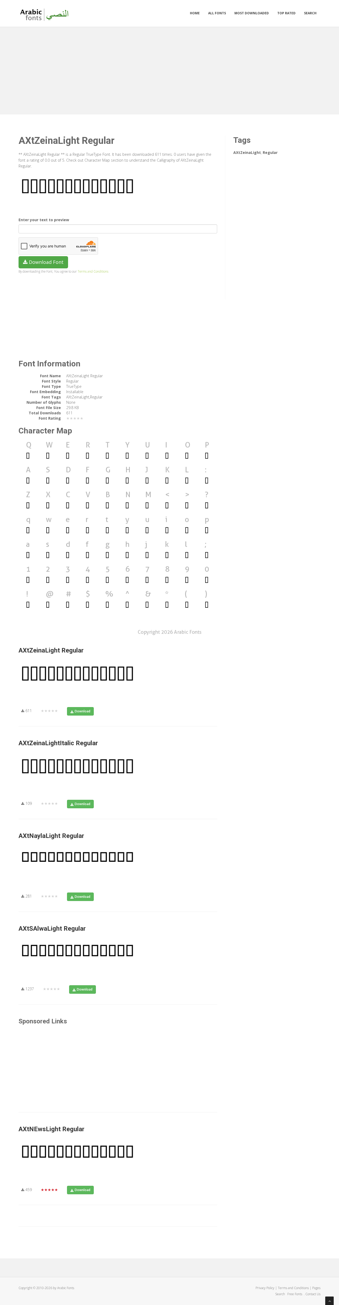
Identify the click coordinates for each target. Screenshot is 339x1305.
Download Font (46, 262)
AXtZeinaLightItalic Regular (58, 743)
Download (82, 711)
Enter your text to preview (44, 219)
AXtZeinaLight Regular (51, 650)
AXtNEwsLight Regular (51, 1129)
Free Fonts (295, 1294)
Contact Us (312, 1294)
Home (195, 13)
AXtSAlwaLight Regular (52, 928)
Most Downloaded (251, 13)
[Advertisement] (169, 69)
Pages (316, 1288)
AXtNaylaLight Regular (51, 836)
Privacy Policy (265, 1288)
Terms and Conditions (93, 271)
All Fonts (217, 13)
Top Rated (286, 13)
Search (310, 13)
